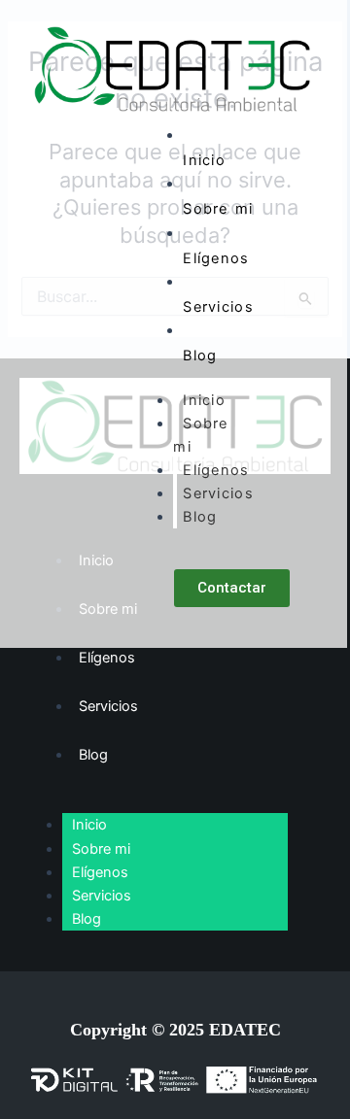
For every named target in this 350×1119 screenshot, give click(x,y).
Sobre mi (218, 209)
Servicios (218, 307)
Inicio (204, 160)
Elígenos (216, 258)
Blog (200, 355)
